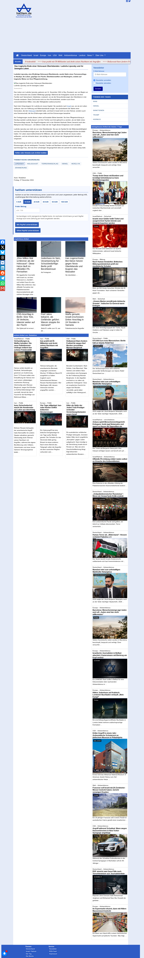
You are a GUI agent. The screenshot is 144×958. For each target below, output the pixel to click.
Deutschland (26, 55)
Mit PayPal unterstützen (27, 224)
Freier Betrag (20, 206)
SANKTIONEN (98, 110)
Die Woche (30, 956)
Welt (60, 55)
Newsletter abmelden (103, 83)
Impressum (53, 954)
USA (55, 55)
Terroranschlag (50, 163)
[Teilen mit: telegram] (2, 278)
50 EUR (55, 202)
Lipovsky (19, 163)
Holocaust (32, 111)
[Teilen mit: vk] (2, 262)
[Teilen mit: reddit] (2, 273)
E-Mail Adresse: (99, 71)
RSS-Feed (53, 951)
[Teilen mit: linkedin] (2, 267)
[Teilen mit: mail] (2, 288)
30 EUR (45, 202)
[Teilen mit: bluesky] (2, 252)
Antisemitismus (70, 55)
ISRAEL (96, 106)
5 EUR (18, 202)
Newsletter (53, 949)
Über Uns (99, 55)
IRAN (95, 101)
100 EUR (64, 202)
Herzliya (75, 163)
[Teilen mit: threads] (2, 257)
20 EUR (36, 202)
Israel (36, 55)
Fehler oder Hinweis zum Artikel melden (31, 153)
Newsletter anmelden (103, 80)
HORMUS (97, 119)
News (89, 55)
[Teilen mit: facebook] (2, 242)
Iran (49, 55)
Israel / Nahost (31, 951)
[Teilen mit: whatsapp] (2, 283)
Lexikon (82, 55)
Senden (98, 89)
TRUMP (96, 115)
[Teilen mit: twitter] (2, 247)
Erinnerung (21, 168)
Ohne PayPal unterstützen (28, 230)
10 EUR (27, 202)
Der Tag (29, 954)
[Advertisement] (72, 35)
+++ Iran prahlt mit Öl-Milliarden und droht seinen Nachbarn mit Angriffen (53, 61)
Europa (43, 55)
